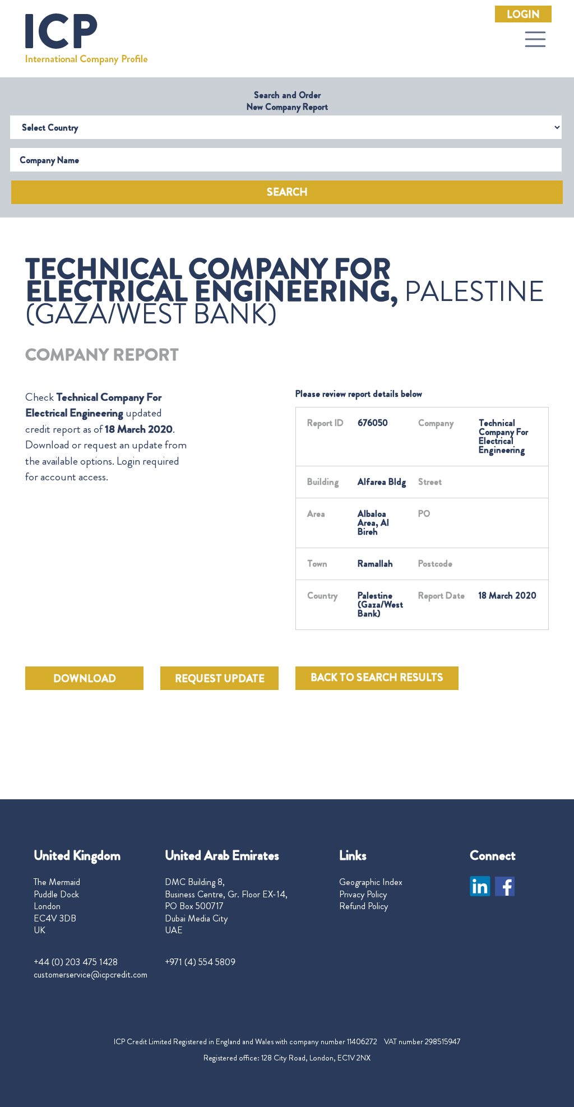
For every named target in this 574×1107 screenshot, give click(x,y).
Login (523, 14)
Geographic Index (370, 882)
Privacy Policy (363, 894)
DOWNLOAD (84, 678)
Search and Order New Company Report (287, 101)
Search (287, 192)
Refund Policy (363, 906)
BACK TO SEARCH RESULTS (377, 677)
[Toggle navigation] (535, 39)
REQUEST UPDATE (220, 678)
